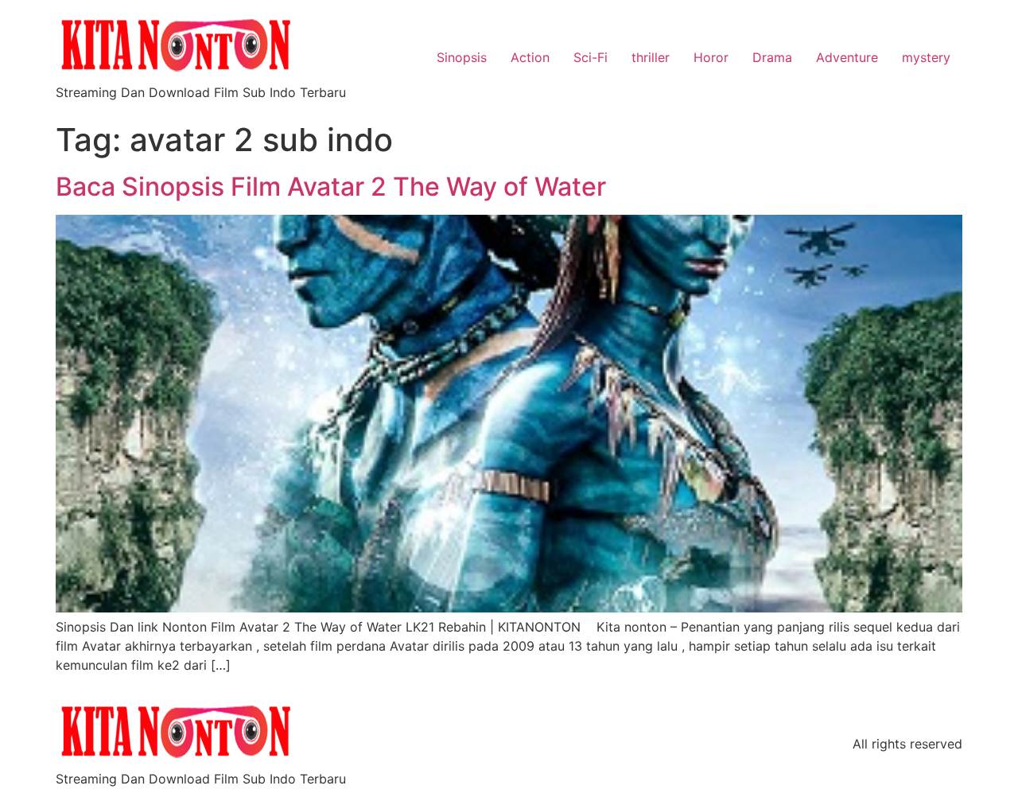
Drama (772, 57)
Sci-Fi (590, 57)
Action (530, 57)
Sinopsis (462, 57)
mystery (926, 57)
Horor (711, 57)
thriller (650, 57)
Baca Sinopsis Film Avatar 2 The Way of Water (331, 186)
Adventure (847, 57)
